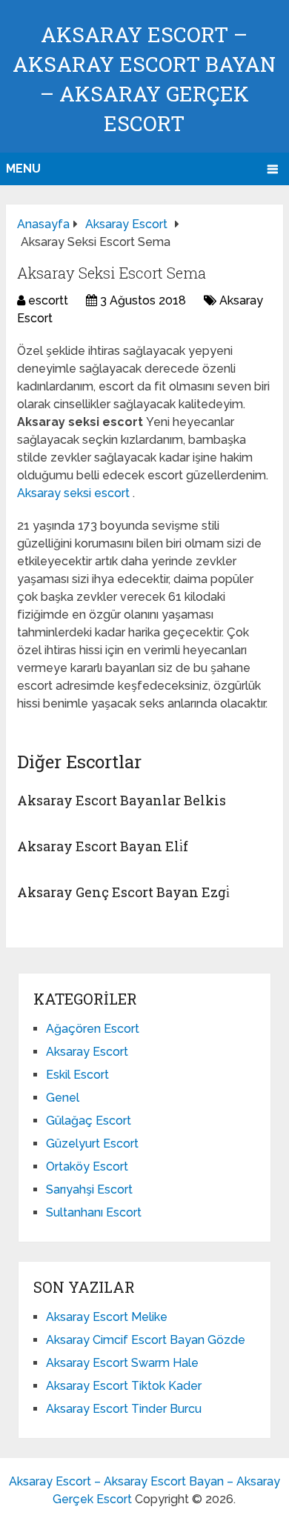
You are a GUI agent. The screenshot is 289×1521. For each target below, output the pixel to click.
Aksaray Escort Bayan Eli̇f (102, 846)
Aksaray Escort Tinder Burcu (124, 1409)
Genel (62, 1098)
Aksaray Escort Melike (106, 1317)
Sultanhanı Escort (94, 1212)
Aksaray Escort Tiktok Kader (124, 1386)
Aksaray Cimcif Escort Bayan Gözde (145, 1340)
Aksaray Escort (87, 1052)
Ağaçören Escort (92, 1029)
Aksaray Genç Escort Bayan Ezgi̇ (123, 892)
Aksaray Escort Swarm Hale (122, 1363)
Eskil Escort (77, 1075)
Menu (23, 169)
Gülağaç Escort (88, 1121)
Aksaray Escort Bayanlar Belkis (121, 800)
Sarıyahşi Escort (89, 1189)
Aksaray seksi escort (75, 493)
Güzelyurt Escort (92, 1143)
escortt (48, 300)
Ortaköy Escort (87, 1166)
